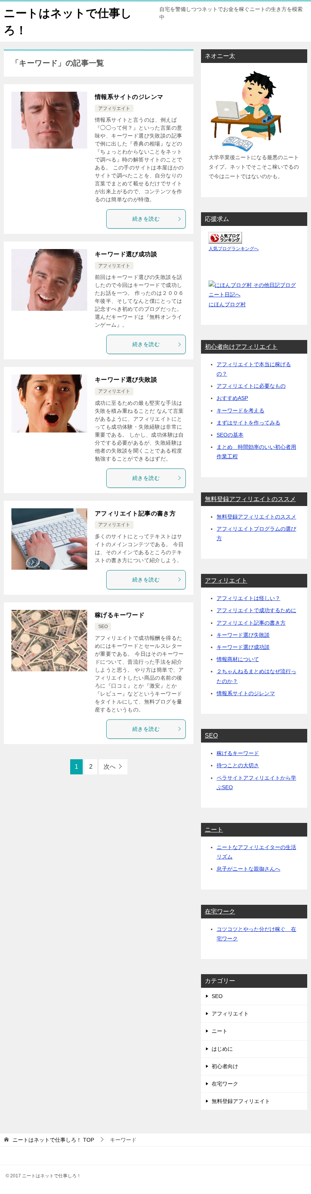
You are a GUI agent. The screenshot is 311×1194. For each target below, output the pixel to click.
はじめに (222, 1049)
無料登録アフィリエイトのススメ (250, 499)
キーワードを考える (240, 410)
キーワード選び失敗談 (126, 379)
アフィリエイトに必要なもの (251, 386)
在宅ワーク (220, 911)
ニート (214, 829)
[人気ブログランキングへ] (225, 238)
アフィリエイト (114, 108)
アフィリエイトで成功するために (256, 610)
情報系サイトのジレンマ (129, 97)
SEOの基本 (230, 435)
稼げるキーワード (120, 615)
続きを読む (146, 219)
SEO (103, 626)
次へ (110, 766)
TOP (53, 1140)
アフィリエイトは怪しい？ (248, 598)
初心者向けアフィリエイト (241, 346)
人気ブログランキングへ (234, 248)
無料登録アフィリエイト (241, 1101)
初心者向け (225, 1066)
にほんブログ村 (227, 304)
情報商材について (238, 659)
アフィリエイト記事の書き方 (135, 513)
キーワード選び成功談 (126, 254)
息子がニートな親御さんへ (248, 869)
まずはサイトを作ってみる (248, 423)
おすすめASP (232, 398)
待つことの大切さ (238, 765)
